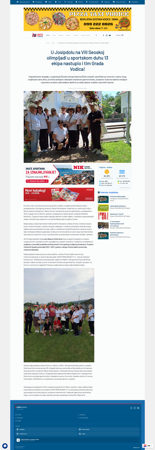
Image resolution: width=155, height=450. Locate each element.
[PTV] (77, 19)
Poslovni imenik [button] (85, 35)
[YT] (110, 35)
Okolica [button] (68, 35)
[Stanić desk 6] (59, 194)
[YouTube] (138, 408)
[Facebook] (103, 35)
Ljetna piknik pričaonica (118, 206)
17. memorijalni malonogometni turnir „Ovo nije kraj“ (117, 224)
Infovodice (80, 88)
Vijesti (85, 88)
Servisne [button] (75, 35)
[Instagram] (134, 408)
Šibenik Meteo (126, 187)
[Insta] (107, 35)
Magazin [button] (60, 35)
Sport (54, 35)
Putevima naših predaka (118, 196)
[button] (96, 35)
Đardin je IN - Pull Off (116, 214)
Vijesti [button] (48, 35)
